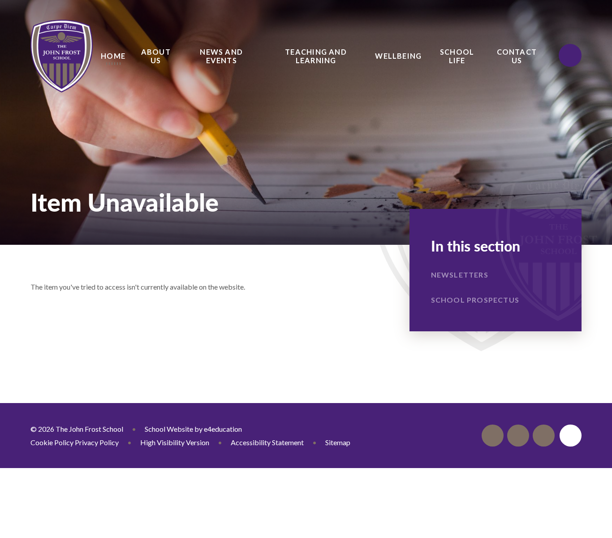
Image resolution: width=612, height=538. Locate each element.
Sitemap (337, 442)
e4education (223, 429)
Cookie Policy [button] (51, 442)
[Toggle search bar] (570, 55)
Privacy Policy (97, 442)
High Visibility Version (174, 442)
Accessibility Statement (267, 442)
